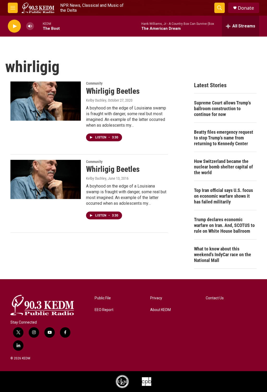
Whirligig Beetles (113, 91)
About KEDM (160, 310)
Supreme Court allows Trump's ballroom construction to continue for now (222, 108)
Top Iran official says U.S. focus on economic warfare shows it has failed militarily (223, 196)
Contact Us (215, 298)
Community (94, 83)
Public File (103, 298)
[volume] (30, 26)
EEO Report (104, 310)
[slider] (38, 26)
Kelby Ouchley (96, 100)
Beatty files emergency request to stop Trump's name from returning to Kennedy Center (223, 137)
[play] (14, 26)
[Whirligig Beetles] (45, 101)
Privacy (156, 298)
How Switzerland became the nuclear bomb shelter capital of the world (223, 167)
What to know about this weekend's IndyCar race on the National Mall (222, 254)
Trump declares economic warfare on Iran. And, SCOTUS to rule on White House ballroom (224, 225)
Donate (246, 8)
